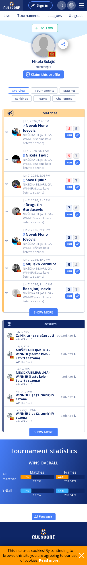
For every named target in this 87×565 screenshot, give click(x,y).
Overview (18, 91)
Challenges (64, 99)
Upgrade (76, 15)
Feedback (45, 516)
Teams (42, 99)
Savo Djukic (36, 179)
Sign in (42, 5)
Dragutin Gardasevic (33, 207)
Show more (43, 312)
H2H (69, 135)
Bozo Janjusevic (37, 288)
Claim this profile (45, 74)
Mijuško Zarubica (41, 264)
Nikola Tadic (37, 155)
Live (7, 15)
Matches (69, 91)
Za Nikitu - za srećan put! (35, 336)
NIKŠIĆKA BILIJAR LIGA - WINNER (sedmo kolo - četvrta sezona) (33, 354)
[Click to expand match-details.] (77, 135)
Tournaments (28, 15)
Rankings (21, 99)
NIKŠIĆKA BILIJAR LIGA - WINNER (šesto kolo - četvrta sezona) (33, 377)
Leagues (55, 15)
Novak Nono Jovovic (35, 128)
